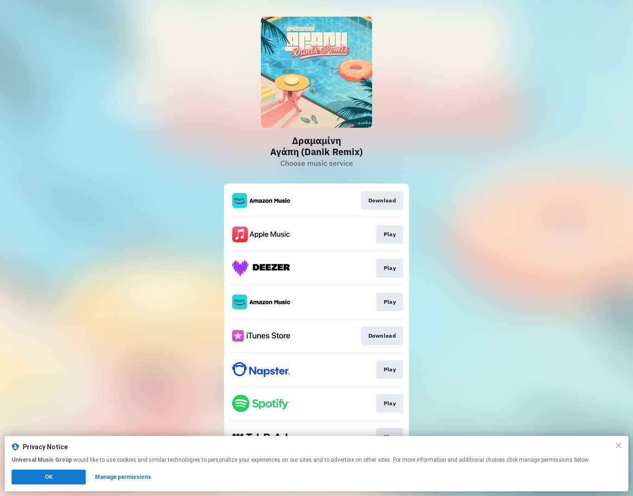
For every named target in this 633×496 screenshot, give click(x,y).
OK (48, 477)
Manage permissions (123, 477)
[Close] (618, 445)
